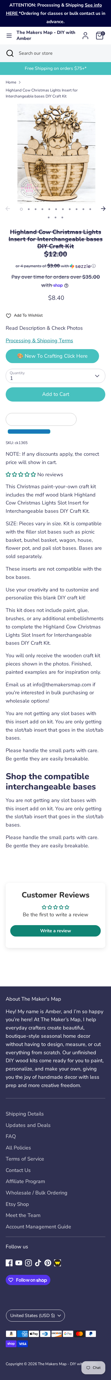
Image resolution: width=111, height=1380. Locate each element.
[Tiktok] (38, 1262)
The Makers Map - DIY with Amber (46, 36)
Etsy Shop (17, 1204)
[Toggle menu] (8, 36)
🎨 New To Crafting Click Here (52, 356)
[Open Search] (9, 53)
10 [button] (83, 209)
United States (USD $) (32, 1315)
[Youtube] (18, 1262)
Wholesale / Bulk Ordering (36, 1192)
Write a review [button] (55, 931)
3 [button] (35, 209)
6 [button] (56, 209)
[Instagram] (28, 1262)
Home (11, 82)
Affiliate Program (25, 1181)
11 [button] (90, 209)
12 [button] (49, 217)
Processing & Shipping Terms (39, 340)
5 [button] (49, 209)
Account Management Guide (38, 1226)
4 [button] (42, 209)
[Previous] (7, 208)
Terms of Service (25, 1158)
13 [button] (55, 217)
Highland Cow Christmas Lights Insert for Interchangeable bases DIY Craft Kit (42, 93)
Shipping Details (25, 1113)
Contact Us (18, 1170)
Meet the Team (23, 1215)
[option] (55, 68)
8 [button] (70, 209)
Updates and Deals (28, 1125)
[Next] (103, 208)
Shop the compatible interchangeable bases (52, 782)
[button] (55, 266)
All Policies (18, 1147)
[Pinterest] (47, 1262)
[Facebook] (9, 1262)
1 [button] (21, 209)
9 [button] (76, 209)
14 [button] (62, 217)
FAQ (11, 1136)
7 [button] (63, 209)
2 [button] (29, 209)
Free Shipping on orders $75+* (56, 68)
